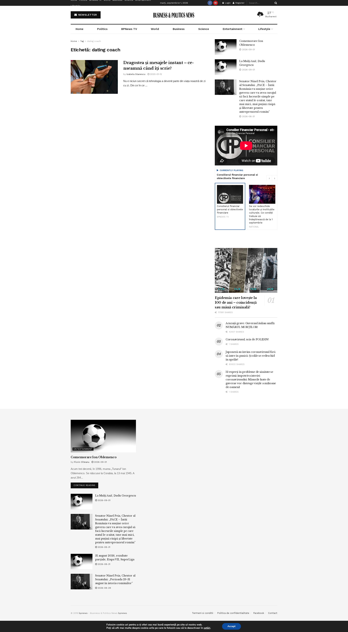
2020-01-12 (155, 74)
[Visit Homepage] (174, 15)
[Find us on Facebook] (210, 3)
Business (179, 29)
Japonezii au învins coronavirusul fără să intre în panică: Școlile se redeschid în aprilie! (250, 355)
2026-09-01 (100, 462)
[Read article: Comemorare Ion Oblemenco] (226, 47)
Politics (102, 29)
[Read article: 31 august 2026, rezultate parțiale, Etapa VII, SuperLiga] (81, 561)
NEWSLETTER (87, 14)
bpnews (83, 613)
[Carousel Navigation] (271, 178)
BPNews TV (129, 29)
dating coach (94, 41)
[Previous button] (269, 178)
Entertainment (232, 29)
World (155, 29)
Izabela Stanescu (136, 74)
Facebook (258, 613)
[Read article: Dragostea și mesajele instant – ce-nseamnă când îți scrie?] (94, 77)
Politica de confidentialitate (233, 613)
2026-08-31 (103, 547)
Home (79, 29)
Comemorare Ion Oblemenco (93, 457)
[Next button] (274, 178)
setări (207, 628)
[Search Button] (275, 3)
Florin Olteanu (81, 462)
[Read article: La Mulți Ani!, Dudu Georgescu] (226, 67)
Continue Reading (86, 485)
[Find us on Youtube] (215, 3)
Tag (82, 41)
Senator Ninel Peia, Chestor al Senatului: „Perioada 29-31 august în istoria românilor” (115, 579)
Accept (231, 626)
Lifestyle (75, 6)
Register (240, 3)
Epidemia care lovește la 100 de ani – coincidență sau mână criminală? (236, 302)
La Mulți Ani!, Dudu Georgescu (115, 495)
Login (227, 3)
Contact (272, 613)
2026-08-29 (104, 588)
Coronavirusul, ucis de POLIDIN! (247, 339)
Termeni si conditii (202, 613)
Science (203, 29)
